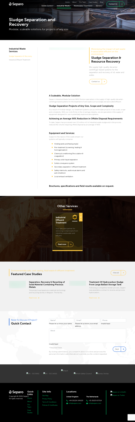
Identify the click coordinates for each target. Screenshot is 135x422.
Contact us (96, 81)
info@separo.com (75, 403)
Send (117, 349)
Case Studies (29, 411)
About (29, 401)
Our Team (29, 406)
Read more (62, 244)
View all (116, 273)
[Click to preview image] (78, 48)
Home (29, 398)
